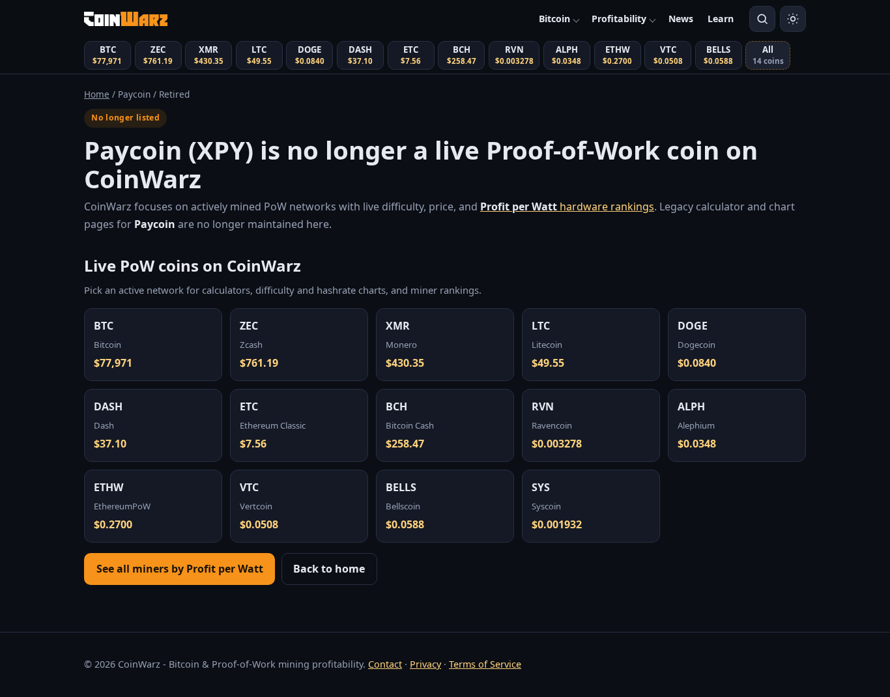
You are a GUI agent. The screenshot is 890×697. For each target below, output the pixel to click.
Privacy (425, 664)
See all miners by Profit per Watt (179, 569)
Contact (385, 664)
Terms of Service (485, 664)
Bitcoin (554, 18)
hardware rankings (567, 206)
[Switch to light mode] (793, 19)
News (680, 18)
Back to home (329, 569)
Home (96, 94)
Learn (721, 18)
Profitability (619, 18)
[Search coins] (762, 19)
